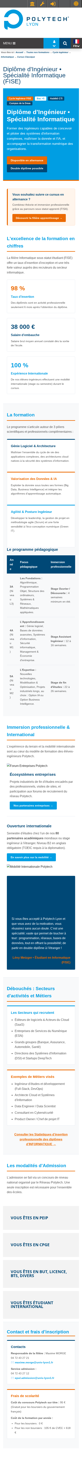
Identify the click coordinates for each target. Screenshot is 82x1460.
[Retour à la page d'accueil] (36, 19)
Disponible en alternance (27, 160)
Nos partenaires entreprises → (33, 805)
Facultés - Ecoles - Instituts (32, 4)
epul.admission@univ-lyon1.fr (34, 1377)
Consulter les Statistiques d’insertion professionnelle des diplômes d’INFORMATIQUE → (41, 1139)
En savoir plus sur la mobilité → (31, 857)
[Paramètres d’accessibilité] (76, 3)
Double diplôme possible (27, 168)
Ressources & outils (42, 4)
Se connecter (52, 4)
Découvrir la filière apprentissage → (39, 217)
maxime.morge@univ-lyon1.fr (34, 1362)
